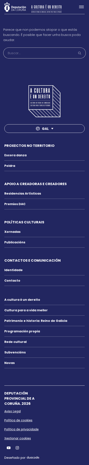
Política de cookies (18, 420)
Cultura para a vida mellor (26, 310)
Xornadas (12, 232)
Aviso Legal (12, 411)
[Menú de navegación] (80, 7)
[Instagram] (17, 447)
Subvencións (15, 352)
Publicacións (14, 242)
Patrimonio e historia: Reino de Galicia (35, 321)
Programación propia (22, 331)
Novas (9, 363)
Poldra (9, 166)
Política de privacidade (21, 429)
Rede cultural (15, 342)
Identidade (13, 270)
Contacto (12, 280)
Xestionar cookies (17, 438)
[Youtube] (8, 447)
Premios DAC (14, 204)
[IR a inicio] (44, 101)
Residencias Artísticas (22, 193)
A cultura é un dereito (22, 300)
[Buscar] (80, 53)
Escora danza (15, 155)
